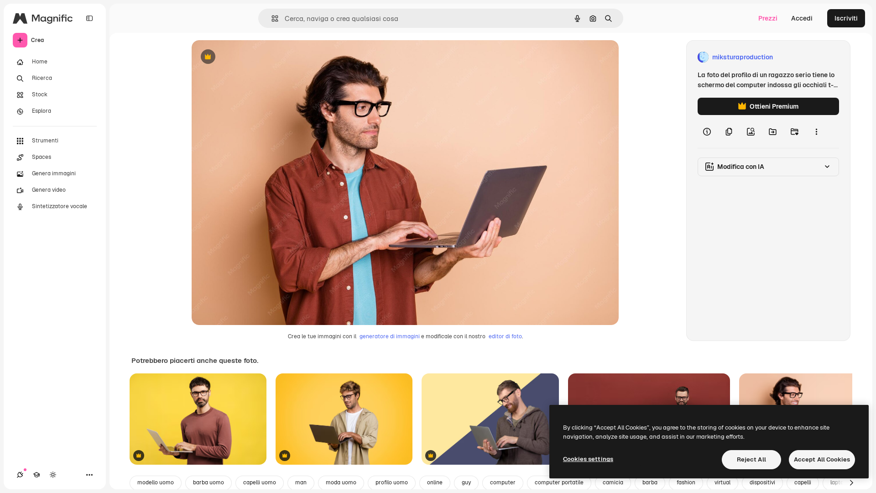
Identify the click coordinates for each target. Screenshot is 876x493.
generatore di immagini (390, 336)
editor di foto (505, 336)
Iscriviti (846, 18)
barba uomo (208, 482)
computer (503, 482)
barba (649, 482)
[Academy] (36, 474)
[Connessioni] (20, 474)
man (301, 482)
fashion (686, 482)
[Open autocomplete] (271, 18)
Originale (251, 57)
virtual (722, 482)
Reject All (751, 459)
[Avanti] (851, 483)
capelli (802, 482)
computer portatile (559, 482)
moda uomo (341, 482)
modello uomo (155, 482)
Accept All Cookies (822, 459)
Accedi (802, 18)
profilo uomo (391, 482)
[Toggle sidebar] (89, 18)
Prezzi (767, 18)
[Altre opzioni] (816, 131)
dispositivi (762, 482)
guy (466, 482)
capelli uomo (259, 482)
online (435, 482)
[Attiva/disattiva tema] (53, 474)
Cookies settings (588, 459)
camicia (613, 482)
